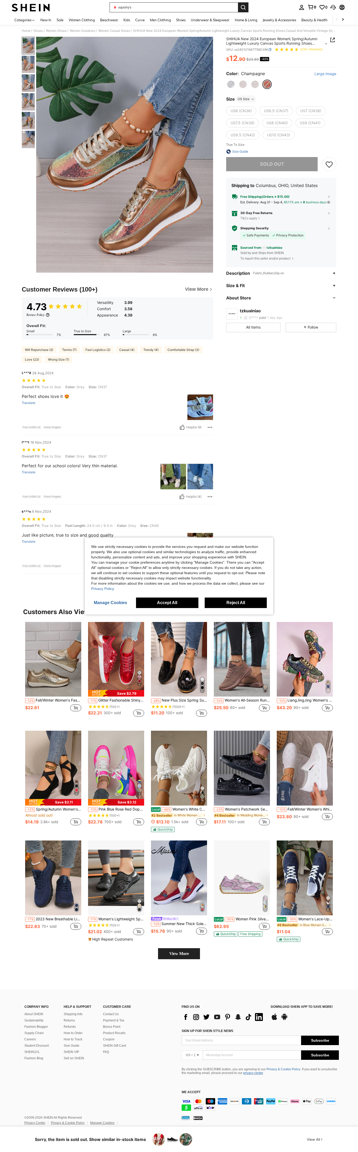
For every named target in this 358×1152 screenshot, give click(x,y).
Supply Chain (34, 1033)
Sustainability (34, 1020)
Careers (30, 1039)
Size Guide (71, 1045)
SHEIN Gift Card (114, 1045)
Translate (28, 403)
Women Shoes (56, 31)
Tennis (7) (69, 350)
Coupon (109, 1039)
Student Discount (36, 1045)
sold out (272, 164)
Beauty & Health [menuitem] (314, 20)
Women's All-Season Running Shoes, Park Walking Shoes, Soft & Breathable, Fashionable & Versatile (242, 700)
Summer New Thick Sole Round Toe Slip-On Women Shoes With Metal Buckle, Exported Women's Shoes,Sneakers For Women (179, 924)
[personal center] (302, 7)
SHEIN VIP (71, 1052)
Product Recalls (114, 1033)
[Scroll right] (343, 20)
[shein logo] (31, 7)
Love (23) (32, 359)
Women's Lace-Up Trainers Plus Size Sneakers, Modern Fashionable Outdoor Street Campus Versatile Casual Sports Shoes (305, 919)
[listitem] (53, 672)
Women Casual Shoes (114, 31)
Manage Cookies (102, 1123)
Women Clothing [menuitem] (82, 20)
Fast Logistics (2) (97, 350)
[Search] (243, 7)
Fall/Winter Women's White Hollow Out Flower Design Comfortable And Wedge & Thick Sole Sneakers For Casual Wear (305, 809)
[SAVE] (329, 164)
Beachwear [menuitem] (109, 20)
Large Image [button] (325, 74)
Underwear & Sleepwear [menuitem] (210, 20)
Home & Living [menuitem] (246, 20)
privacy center (253, 1073)
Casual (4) (126, 350)
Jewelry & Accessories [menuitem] (279, 20)
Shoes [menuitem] (181, 20)
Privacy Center (34, 1123)
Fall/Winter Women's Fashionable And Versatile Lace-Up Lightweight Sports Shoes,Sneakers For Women (53, 700)
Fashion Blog (33, 1058)
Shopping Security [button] (254, 228)
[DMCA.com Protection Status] (198, 1118)
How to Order (73, 1033)
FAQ (106, 1052)
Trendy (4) (151, 350)
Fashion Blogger (36, 1027)
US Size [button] (243, 99)
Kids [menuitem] (126, 20)
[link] (311, 7)
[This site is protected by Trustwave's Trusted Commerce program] (185, 1118)
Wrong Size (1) (58, 359)
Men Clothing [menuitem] (160, 20)
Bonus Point (111, 1027)
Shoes (38, 31)
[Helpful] (182, 427)
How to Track (73, 1039)
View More (179, 953)
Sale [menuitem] (60, 20)
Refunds (70, 1027)
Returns (69, 1020)
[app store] (274, 1019)
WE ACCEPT (191, 1092)
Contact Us (111, 1014)
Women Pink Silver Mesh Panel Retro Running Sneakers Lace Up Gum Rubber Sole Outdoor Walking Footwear (242, 919)
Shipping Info (73, 1014)
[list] (223, 1017)
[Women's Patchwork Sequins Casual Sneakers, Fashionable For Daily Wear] (242, 768)
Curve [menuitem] (140, 20)
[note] (116, 693)
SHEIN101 (32, 1052)
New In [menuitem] (45, 20)
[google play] (284, 1019)
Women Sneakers (82, 31)
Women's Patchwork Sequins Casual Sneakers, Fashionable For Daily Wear (242, 809)
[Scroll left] (336, 20)
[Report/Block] (210, 427)
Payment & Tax (113, 1020)
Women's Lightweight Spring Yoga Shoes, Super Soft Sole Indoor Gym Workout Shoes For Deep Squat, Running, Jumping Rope (116, 919)
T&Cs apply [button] (248, 218)
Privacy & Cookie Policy (283, 1069)
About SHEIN (33, 1014)
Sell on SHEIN (74, 1058)
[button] (333, 7)
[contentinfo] (260, 1104)
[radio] (231, 84)
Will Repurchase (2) (39, 350)
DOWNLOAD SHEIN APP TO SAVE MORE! (302, 1007)
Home (26, 31)
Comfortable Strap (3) (183, 350)
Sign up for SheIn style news (207, 1031)
